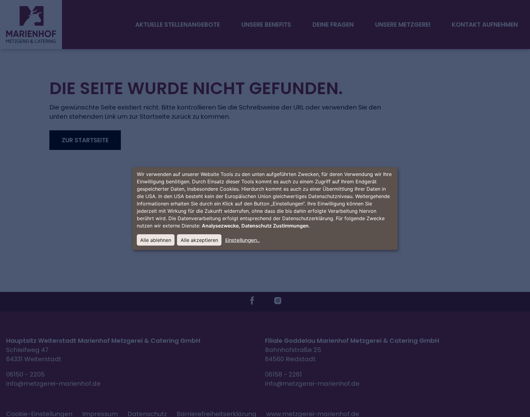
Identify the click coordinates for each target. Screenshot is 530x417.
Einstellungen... (242, 240)
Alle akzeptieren (199, 240)
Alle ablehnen (155, 240)
